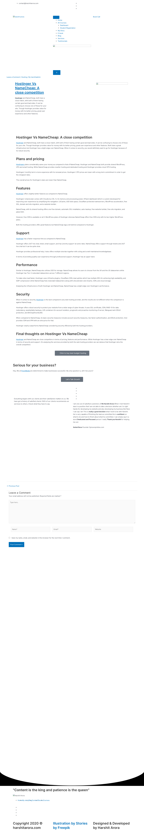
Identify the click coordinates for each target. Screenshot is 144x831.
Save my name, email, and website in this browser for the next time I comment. (41, 538)
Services (61, 38)
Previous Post (13, 486)
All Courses (62, 23)
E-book (60, 33)
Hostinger (20, 143)
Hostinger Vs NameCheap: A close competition (29, 88)
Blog (59, 36)
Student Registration (67, 28)
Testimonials (62, 41)
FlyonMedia (25, 371)
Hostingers (20, 164)
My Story (61, 31)
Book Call (96, 17)
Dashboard (64, 25)
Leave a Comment (13, 77)
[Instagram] (78, 3)
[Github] (78, 6)
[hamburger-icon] (56, 17)
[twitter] (18, 813)
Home (60, 20)
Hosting (24, 77)
